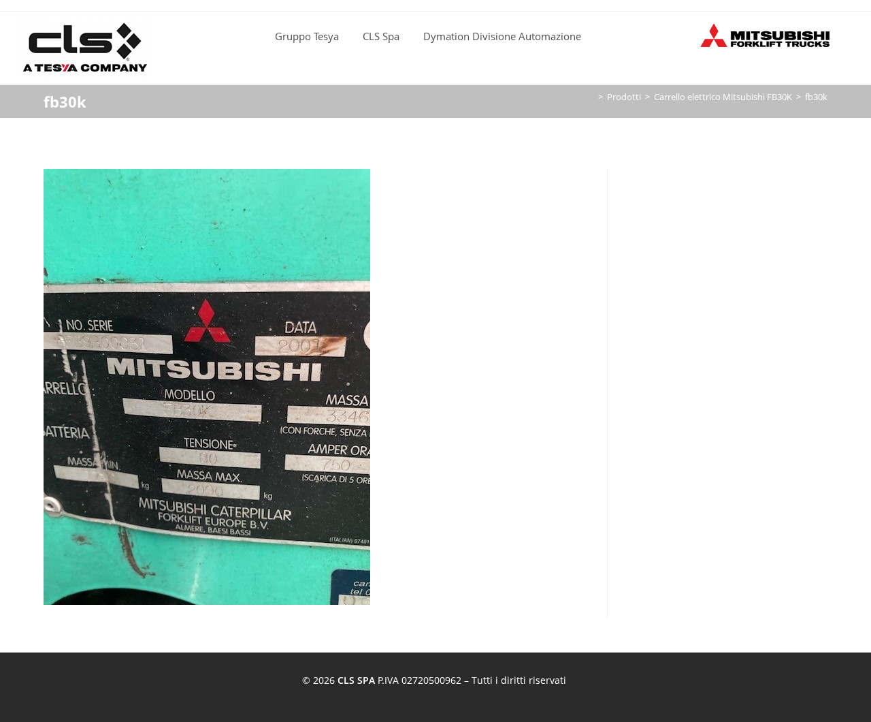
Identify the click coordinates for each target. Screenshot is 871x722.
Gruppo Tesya (307, 36)
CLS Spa (381, 36)
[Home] (590, 97)
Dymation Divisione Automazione (502, 36)
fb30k (816, 97)
